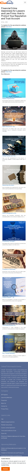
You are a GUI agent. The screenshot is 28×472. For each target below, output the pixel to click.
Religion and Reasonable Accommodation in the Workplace (13, 449)
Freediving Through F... (9, 241)
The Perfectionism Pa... (9, 325)
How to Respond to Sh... (9, 213)
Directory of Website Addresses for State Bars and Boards (13, 437)
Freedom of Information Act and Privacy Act (12, 453)
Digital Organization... (8, 98)
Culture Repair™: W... (8, 297)
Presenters (4, 400)
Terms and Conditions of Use (8, 430)
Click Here (9, 26)
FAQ (2, 419)
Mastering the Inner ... (8, 185)
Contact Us (4, 406)
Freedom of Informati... (9, 269)
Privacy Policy (4, 409)
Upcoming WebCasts (6, 397)
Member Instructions (6, 424)
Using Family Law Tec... (9, 156)
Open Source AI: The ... (9, 126)
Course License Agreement (8, 427)
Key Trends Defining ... (9, 353)
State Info (3, 433)
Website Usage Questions (7, 422)
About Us (3, 403)
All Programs (4, 394)
